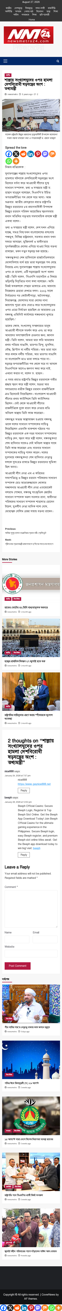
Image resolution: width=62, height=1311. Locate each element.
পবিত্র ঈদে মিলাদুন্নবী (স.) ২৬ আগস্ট (22, 1083)
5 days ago (25, 1031)
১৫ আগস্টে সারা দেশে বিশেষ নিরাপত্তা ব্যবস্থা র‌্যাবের (29, 1139)
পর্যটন (16, 14)
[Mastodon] (45, 154)
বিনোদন (39, 11)
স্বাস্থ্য (48, 11)
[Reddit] (23, 154)
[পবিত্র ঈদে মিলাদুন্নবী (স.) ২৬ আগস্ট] (31, 1060)
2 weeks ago (26, 1087)
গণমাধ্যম (25, 14)
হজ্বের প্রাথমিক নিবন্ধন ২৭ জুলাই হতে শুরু (25, 661)
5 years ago (27, 94)
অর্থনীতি (8, 11)
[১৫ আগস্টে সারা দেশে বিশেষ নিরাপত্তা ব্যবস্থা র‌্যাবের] (31, 1116)
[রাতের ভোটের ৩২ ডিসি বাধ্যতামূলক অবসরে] (31, 584)
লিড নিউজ (17, 599)
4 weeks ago (26, 1255)
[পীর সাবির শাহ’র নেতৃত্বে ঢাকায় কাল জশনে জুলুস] (31, 1004)
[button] (4, 61)
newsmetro (13, 94)
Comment (11, 887)
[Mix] (52, 154)
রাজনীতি (51, 8)
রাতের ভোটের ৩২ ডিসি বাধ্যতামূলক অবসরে (26, 607)
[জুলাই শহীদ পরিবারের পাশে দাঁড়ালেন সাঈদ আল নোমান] (31, 1228)
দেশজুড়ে (18, 8)
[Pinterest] (38, 154)
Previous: (25, 531)
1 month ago (26, 612)
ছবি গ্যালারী (44, 14)
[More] (16, 161)
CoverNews (48, 1294)
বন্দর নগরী (40, 8)
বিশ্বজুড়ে (28, 8)
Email (36, 932)
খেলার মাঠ (28, 11)
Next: (29, 542)
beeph (8, 797)
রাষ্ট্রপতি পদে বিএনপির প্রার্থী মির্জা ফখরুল (24, 1195)
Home (32, 19)
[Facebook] (8, 154)
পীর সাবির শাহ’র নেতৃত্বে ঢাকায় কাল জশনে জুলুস (27, 1027)
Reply (24, 790)
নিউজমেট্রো (28, 48)
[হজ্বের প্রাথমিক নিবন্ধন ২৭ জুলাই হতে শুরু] (31, 638)
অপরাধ (18, 11)
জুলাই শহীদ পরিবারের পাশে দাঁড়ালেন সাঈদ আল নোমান (31, 1251)
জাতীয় (8, 8)
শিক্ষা (56, 11)
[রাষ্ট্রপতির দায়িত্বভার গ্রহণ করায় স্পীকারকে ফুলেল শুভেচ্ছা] (31, 691)
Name (8, 932)
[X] (16, 154)
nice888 (9, 771)
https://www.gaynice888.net (34, 784)
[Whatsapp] (8, 161)
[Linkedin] (30, 154)
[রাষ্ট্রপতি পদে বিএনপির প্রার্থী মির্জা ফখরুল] (31, 1172)
